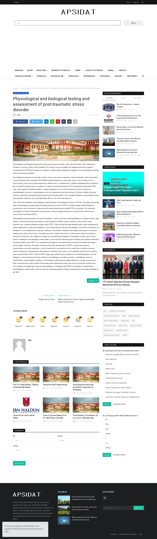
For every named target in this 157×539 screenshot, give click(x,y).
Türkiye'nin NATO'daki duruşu (55, 385)
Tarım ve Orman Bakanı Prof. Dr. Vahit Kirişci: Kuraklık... (55, 416)
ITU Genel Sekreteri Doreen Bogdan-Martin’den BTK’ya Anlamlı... (121, 283)
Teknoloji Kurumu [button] (23, 76)
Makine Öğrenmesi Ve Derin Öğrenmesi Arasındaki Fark (127, 151)
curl (105, 311)
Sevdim (42, 326)
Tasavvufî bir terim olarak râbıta (23, 416)
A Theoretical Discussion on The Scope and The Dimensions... (129, 117)
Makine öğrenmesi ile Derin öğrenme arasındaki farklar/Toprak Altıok (76, 300)
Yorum (15, 446)
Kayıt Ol (135, 2)
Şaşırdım (90, 326)
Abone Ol (138, 508)
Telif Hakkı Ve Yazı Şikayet (127, 534)
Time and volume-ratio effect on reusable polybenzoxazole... (129, 140)
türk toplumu (108, 330)
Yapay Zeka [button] (41, 70)
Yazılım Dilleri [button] (57, 76)
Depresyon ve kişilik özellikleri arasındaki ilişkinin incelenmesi (128, 224)
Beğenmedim (30, 326)
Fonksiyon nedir (121, 330)
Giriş (128, 2)
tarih (123, 316)
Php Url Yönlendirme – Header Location (128, 105)
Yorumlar (19, 430)
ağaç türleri (125, 321)
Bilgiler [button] (118, 76)
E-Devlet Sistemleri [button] (94, 70)
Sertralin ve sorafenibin (117, 311)
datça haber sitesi (110, 325)
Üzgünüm (78, 326)
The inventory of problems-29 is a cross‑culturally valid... (85, 416)
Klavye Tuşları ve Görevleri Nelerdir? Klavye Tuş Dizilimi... (130, 128)
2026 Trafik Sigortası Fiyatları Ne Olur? (129, 201)
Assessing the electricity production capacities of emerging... (83, 387)
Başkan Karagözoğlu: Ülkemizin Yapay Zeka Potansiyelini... (128, 236)
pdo (133, 321)
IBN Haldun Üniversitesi (40, 88)
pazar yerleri (123, 325)
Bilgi (19, 115)
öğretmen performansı (111, 335)
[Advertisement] (78, 50)
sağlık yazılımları (134, 316)
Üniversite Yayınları (26, 88)
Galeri (30, 70)
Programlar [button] (89, 76)
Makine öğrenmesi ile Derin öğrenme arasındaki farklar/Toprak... (84, 518)
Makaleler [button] (74, 76)
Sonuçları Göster (119, 404)
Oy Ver (106, 404)
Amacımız (113, 534)
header (125, 335)
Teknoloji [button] (41, 76)
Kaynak (92, 280)
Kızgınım (66, 326)
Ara (134, 23)
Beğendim (18, 326)
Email (60, 436)
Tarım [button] (77, 70)
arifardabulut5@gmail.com (125, 155)
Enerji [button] (111, 70)
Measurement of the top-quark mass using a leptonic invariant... (84, 508)
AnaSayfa (19, 70)
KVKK (140, 534)
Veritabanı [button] (132, 76)
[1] (142, 2)
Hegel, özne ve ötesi (46, 299)
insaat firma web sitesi (111, 316)
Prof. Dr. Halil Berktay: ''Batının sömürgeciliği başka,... (25, 386)
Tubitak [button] (122, 70)
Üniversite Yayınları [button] (60, 70)
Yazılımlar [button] (105, 76)
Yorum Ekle (19, 463)
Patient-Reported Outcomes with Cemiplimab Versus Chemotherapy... (84, 498)
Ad (14, 436)
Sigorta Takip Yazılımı (111, 321)
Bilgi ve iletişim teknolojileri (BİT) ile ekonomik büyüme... (130, 213)
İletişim (16, 2)
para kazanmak (136, 325)
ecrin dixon (107, 194)
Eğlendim (54, 326)
